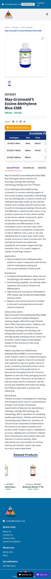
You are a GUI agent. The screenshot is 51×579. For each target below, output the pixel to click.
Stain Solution (26, 27)
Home (7, 27)
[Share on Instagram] (17, 121)
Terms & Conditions (12, 541)
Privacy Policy (9, 538)
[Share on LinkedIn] (20, 121)
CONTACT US (41, 4)
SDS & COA (8, 552)
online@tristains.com (13, 4)
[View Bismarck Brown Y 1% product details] (31, 476)
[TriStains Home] (8, 14)
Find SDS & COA (28, 4)
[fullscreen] (42, 38)
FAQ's (5, 555)
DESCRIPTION (13, 167)
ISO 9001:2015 (9, 566)
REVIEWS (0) (28, 167)
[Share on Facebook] (13, 121)
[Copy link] (24, 121)
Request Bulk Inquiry (19, 127)
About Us (7, 531)
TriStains (15, 27)
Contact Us (8, 535)
